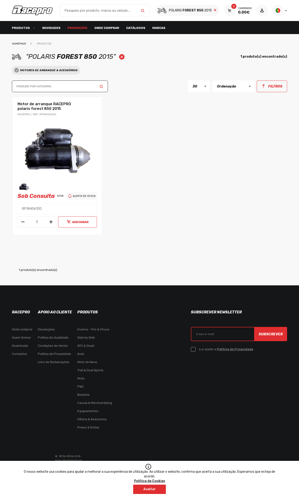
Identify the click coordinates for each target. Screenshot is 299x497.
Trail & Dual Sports (90, 370)
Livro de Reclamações (53, 362)
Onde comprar (106, 28)
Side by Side (86, 337)
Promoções (77, 28)
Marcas (158, 28)
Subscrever (271, 334)
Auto (80, 354)
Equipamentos (87, 411)
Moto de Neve (87, 362)
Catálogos (135, 28)
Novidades (51, 28)
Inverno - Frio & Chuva (93, 329)
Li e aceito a (226, 349)
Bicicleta (83, 394)
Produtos (44, 43)
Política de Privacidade (54, 354)
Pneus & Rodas (88, 427)
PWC (80, 386)
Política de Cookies (149, 481)
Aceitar (149, 489)
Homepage (19, 43)
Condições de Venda (53, 345)
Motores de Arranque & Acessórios (49, 70)
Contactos (19, 354)
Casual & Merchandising (94, 403)
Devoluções (46, 329)
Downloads (20, 345)
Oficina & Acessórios (92, 419)
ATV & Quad (85, 345)
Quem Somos (21, 337)
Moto (81, 378)
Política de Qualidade (53, 337)
